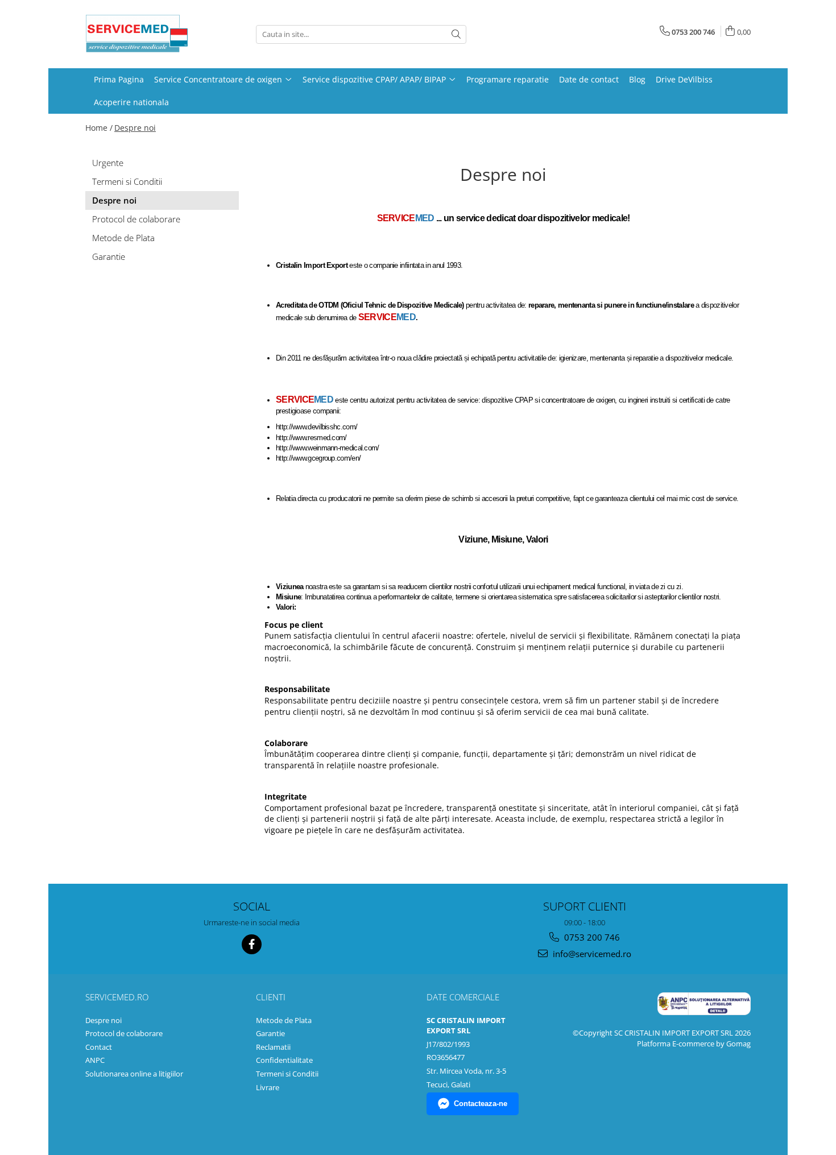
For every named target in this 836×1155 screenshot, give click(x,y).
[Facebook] (252, 944)
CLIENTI (270, 997)
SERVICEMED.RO (116, 997)
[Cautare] (456, 34)
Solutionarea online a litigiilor (134, 1074)
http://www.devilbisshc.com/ (316, 427)
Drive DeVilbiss (684, 79)
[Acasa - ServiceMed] (142, 34)
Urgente (107, 162)
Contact (98, 1047)
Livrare (267, 1087)
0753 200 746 (591, 937)
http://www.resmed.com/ (311, 437)
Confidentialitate (284, 1060)
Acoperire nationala (131, 102)
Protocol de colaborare (136, 219)
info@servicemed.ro (591, 953)
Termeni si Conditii (127, 181)
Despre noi (135, 127)
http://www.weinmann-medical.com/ (327, 448)
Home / (99, 127)
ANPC (95, 1060)
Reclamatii (273, 1047)
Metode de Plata (123, 237)
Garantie (108, 256)
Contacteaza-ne (480, 1103)
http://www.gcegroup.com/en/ (319, 458)
